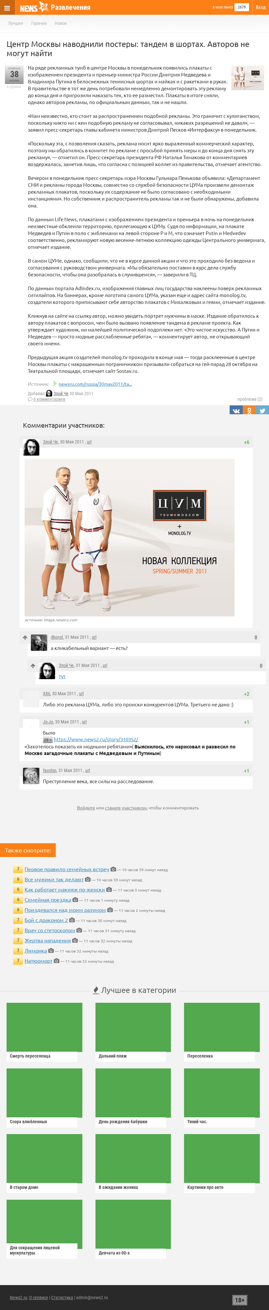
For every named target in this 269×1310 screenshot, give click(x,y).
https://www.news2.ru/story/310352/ (96, 739)
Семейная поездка (48, 899)
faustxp (49, 770)
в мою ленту (223, 7)
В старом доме (24, 1187)
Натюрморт (38, 960)
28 (46, 739)
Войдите (86, 807)
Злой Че (61, 393)
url (89, 441)
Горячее (39, 23)
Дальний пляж (113, 1056)
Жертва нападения (48, 940)
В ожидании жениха (118, 1187)
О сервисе (38, 1297)
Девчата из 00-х (114, 1253)
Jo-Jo (48, 721)
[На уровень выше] (25, 637)
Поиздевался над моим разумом (65, 909)
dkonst (57, 637)
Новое (61, 23)
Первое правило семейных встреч (67, 869)
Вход (261, 7)
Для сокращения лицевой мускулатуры (35, 1250)
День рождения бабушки (123, 1121)
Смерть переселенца (30, 1056)
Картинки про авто (205, 1187)
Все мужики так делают (54, 879)
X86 (46, 693)
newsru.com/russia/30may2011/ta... (95, 384)
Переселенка (200, 1056)
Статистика (62, 1297)
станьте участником (126, 807)
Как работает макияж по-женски (65, 889)
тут (62, 676)
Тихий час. (197, 1121)
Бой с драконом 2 (46, 919)
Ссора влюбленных (28, 1121)
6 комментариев (49, 399)
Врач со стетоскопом (50, 930)
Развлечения (71, 7)
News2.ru (18, 1297)
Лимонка (36, 950)
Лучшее (15, 23)
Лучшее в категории (137, 990)
